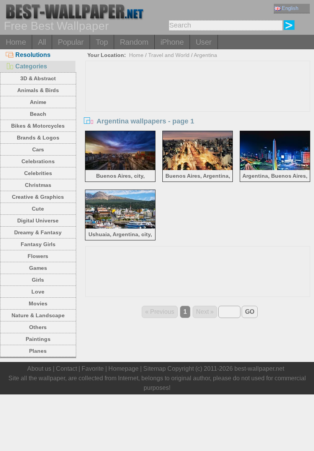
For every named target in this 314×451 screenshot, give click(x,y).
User (204, 42)
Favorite (93, 368)
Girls (38, 280)
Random (134, 42)
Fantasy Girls (38, 244)
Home (16, 42)
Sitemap (154, 368)
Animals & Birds (38, 90)
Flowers (38, 256)
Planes (38, 351)
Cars (38, 149)
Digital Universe (38, 220)
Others (38, 327)
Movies (38, 303)
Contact (66, 368)
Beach (38, 114)
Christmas (38, 185)
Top (102, 42)
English (290, 8)
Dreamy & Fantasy (38, 232)
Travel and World (169, 55)
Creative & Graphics (38, 197)
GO (249, 311)
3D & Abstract (38, 78)
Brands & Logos (38, 138)
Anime (38, 102)
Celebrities (38, 173)
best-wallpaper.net (259, 368)
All (42, 42)
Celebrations (38, 161)
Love (37, 292)
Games (38, 268)
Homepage (123, 368)
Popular (71, 42)
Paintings (38, 339)
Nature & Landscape (38, 315)
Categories (31, 66)
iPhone (172, 42)
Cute (38, 209)
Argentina (205, 55)
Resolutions (33, 55)
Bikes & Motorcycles (38, 126)
